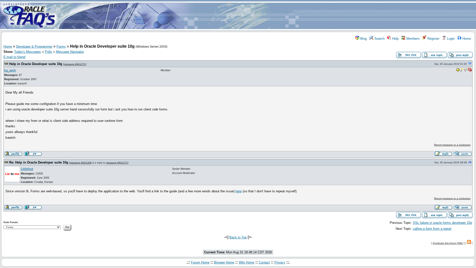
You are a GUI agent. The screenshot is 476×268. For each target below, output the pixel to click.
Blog (363, 38)
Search (379, 38)
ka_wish (10, 70)
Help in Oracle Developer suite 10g (35, 64)
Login (450, 38)
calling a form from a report (432, 229)
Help (395, 38)
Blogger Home (224, 262)
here (239, 191)
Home (466, 38)
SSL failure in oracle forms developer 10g (442, 223)
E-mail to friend (14, 57)
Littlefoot (27, 169)
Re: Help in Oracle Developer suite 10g (38, 162)
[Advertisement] (267, 15)
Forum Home (200, 262)
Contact (264, 262)
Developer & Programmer (34, 46)
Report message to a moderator (452, 144)
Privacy (279, 262)
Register (432, 38)
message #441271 (75, 64)
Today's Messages (27, 52)
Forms (61, 46)
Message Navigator (70, 52)
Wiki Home (246, 262)
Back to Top (238, 237)
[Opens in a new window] (458, 70)
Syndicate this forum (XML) (448, 243)
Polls (48, 52)
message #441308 (80, 162)
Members (412, 38)
